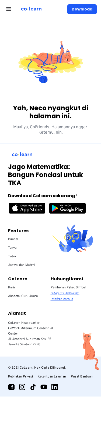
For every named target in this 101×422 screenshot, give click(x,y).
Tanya (12, 248)
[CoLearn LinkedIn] (54, 387)
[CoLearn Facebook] (11, 387)
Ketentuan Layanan (52, 377)
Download (82, 9)
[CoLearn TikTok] (33, 387)
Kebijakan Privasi (20, 377)
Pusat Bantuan (82, 377)
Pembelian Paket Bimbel (68, 287)
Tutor (12, 256)
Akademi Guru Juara (23, 296)
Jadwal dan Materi (21, 265)
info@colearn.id (62, 299)
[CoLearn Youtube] (43, 387)
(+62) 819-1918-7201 (65, 293)
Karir (11, 287)
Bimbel (13, 239)
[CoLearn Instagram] (22, 387)
